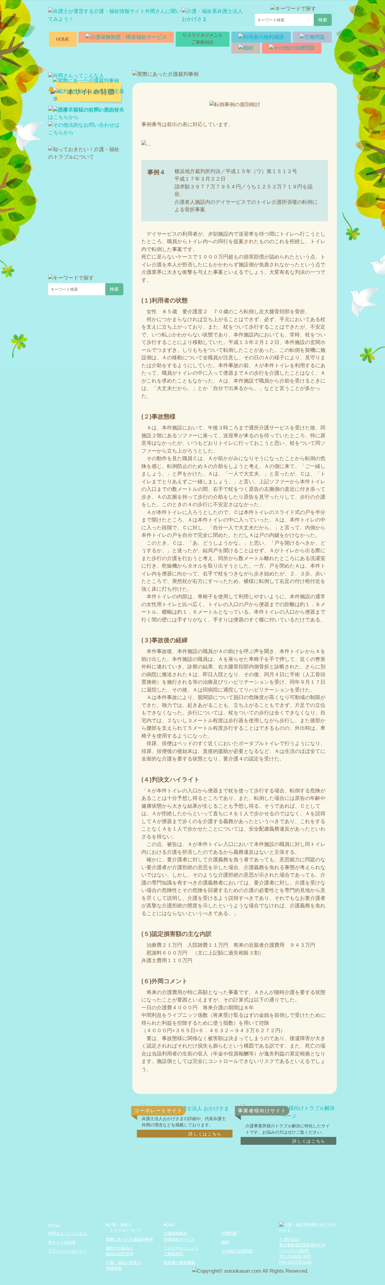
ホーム (54, 1224)
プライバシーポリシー (67, 1251)
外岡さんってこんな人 (67, 1233)
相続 (225, 1242)
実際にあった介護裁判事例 (129, 1239)
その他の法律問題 (237, 1251)
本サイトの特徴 (61, 1242)
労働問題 (229, 1233)
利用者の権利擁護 (179, 1262)
